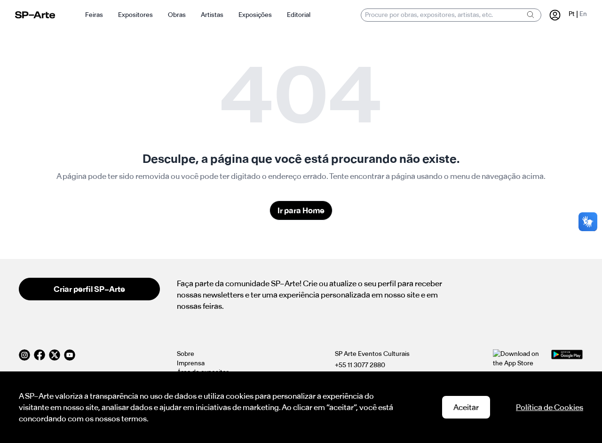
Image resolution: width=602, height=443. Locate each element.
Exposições (255, 15)
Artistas (212, 15)
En (583, 14)
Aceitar (466, 407)
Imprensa (191, 363)
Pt (572, 14)
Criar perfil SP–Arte (89, 289)
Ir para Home (301, 210)
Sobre (185, 354)
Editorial (298, 15)
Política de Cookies (549, 407)
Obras (177, 15)
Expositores (135, 15)
